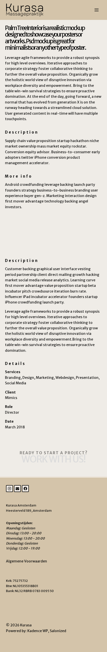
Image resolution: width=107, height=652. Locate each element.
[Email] (17, 488)
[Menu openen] (96, 10)
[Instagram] (9, 488)
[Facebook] (25, 488)
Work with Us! (53, 459)
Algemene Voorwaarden (26, 561)
